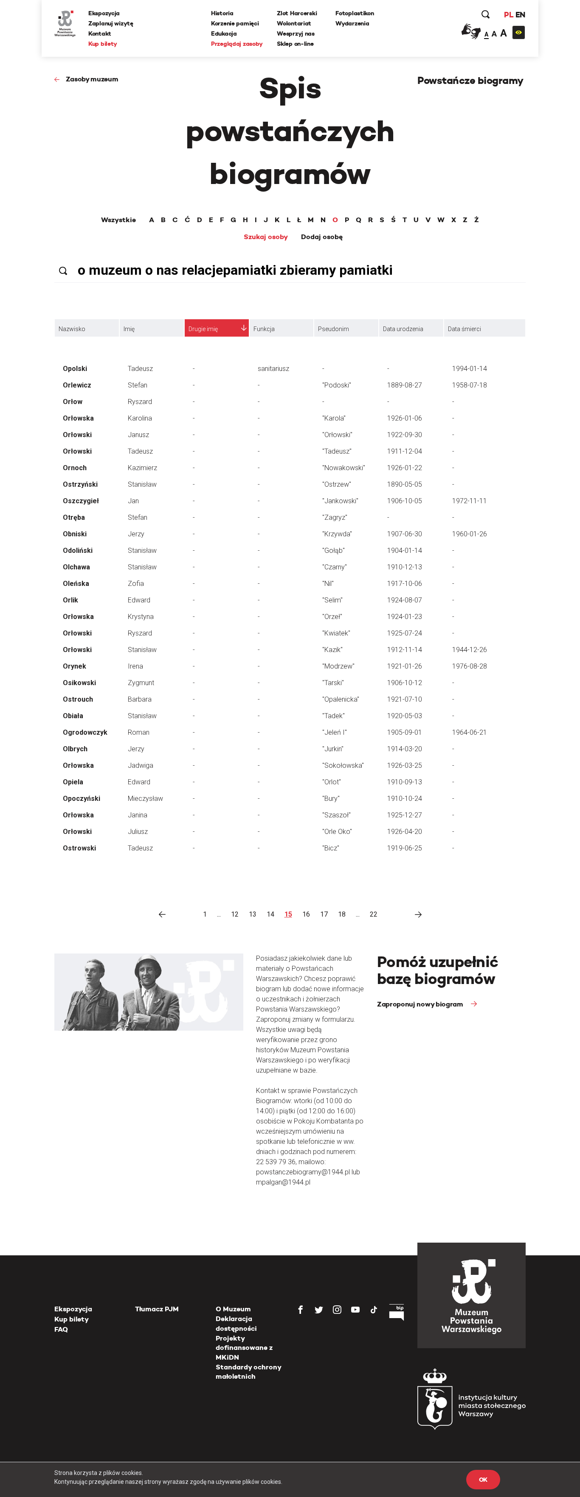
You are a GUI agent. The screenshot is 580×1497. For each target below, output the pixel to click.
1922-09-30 (404, 435)
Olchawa (76, 567)
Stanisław (142, 484)
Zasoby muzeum (92, 79)
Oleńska (76, 584)
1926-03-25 (404, 765)
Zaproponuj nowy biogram (421, 1004)
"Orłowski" (337, 435)
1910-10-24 (404, 798)
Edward (139, 600)
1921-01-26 (404, 666)
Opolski (75, 369)
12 (235, 914)
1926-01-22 (404, 468)
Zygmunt (141, 683)
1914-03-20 (404, 749)
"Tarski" (333, 683)
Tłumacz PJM (157, 1309)
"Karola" (334, 418)
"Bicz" (330, 848)
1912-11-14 (404, 650)
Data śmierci (464, 329)
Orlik (70, 600)
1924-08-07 (404, 600)
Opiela (73, 782)
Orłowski (77, 435)
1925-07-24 (404, 633)
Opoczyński (81, 798)
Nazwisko (72, 329)
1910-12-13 (404, 567)
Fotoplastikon (354, 13)
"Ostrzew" (336, 484)
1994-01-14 (469, 369)
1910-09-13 (404, 782)
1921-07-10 (404, 699)
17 (324, 914)
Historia (222, 13)
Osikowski (79, 683)
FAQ (61, 1329)
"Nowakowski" (343, 468)
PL (508, 15)
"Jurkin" (332, 749)
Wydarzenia (352, 23)
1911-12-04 (404, 451)
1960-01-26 (469, 534)
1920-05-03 (404, 716)
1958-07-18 (469, 385)
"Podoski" (336, 385)
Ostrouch (78, 699)
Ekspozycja (104, 13)
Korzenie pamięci (235, 23)
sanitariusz (273, 369)
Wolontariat (294, 23)
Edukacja (224, 33)
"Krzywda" (337, 534)
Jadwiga (140, 765)
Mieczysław (145, 798)
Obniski (75, 534)
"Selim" (332, 600)
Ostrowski (79, 848)
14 (270, 914)
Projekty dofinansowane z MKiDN (244, 1348)
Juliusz (138, 832)
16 (306, 914)
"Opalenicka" (340, 699)
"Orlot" (331, 782)
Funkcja (264, 329)
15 (288, 914)
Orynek (74, 666)
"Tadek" (333, 716)
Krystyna (141, 617)
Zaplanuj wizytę (110, 23)
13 (252, 914)
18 (342, 914)
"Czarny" (334, 567)
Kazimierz (142, 468)
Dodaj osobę (322, 237)
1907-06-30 (404, 534)
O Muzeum (233, 1309)
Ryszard (140, 402)
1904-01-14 (404, 550)
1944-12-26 (469, 650)
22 (373, 914)
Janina (137, 815)
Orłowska (78, 418)
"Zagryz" (334, 517)
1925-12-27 (404, 815)
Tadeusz (140, 369)
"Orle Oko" (337, 832)
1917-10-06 (404, 584)
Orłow (72, 402)
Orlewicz (77, 385)
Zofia (136, 584)
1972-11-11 (469, 501)
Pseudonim (333, 329)
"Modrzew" (338, 666)
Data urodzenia (403, 329)
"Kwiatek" (336, 633)
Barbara (140, 699)
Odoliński (78, 550)
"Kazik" (332, 650)
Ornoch (75, 468)
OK (483, 1479)
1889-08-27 (404, 385)
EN (520, 15)
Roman (138, 732)
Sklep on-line (295, 43)
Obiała (73, 716)
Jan (133, 501)
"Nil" (328, 584)
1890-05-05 (404, 484)
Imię (129, 329)
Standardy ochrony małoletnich (248, 1372)
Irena (135, 666)
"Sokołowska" (343, 765)
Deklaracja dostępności (236, 1323)
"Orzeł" (332, 617)
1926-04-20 (404, 832)
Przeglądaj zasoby (236, 43)
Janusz (138, 435)
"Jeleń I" (334, 732)
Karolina (140, 418)
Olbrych (75, 749)
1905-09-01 (404, 732)
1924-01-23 (404, 617)
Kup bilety (102, 43)
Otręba (74, 517)
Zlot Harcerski (297, 13)
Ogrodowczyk (85, 732)
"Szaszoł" (336, 815)
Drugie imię (203, 329)
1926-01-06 (404, 418)
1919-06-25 (404, 848)
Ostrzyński (80, 484)
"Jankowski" (340, 501)
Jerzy (136, 534)
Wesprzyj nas (296, 33)
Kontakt (99, 33)
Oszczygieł (81, 501)
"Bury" (331, 798)
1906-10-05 (404, 501)
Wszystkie (118, 220)
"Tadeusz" (337, 451)
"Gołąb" (333, 550)
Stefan (137, 385)
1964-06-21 (469, 732)
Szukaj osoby (266, 237)
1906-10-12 (404, 683)
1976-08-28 (469, 666)
